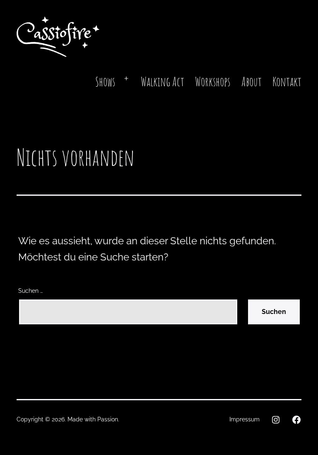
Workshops (212, 81)
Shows (105, 81)
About (251, 81)
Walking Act (162, 81)
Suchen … (30, 290)
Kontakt (286, 81)
